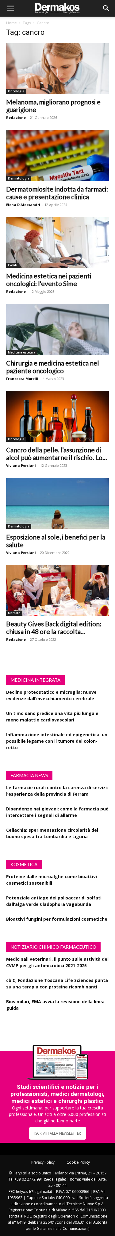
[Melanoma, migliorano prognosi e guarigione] (57, 68)
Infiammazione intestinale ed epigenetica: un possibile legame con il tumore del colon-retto (56, 741)
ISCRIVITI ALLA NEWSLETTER (57, 1133)
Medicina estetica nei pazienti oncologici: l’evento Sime (48, 279)
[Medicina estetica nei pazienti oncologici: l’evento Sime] (57, 242)
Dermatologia (18, 178)
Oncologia (16, 91)
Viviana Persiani (21, 465)
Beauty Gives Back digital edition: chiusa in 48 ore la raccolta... (53, 627)
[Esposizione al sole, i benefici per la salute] (57, 503)
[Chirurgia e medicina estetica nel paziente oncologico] (57, 329)
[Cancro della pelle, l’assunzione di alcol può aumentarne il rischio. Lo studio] (57, 416)
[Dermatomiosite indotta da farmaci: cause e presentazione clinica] (57, 155)
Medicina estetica (21, 352)
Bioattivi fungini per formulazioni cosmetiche (56, 919)
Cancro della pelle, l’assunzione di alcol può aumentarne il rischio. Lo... (56, 453)
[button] (10, 8)
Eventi (12, 265)
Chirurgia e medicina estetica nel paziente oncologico (52, 366)
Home (11, 23)
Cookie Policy (78, 1162)
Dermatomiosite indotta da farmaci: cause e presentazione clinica (57, 192)
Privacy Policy (43, 1162)
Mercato (14, 613)
